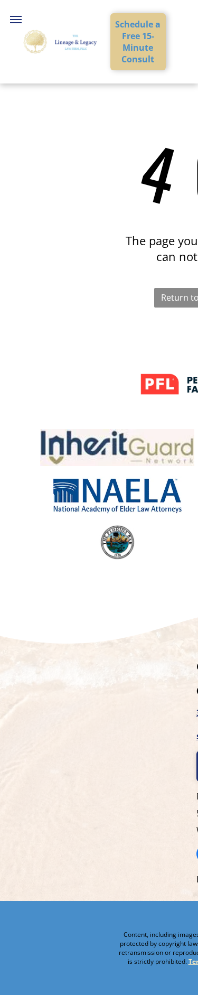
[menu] (15, 19)
